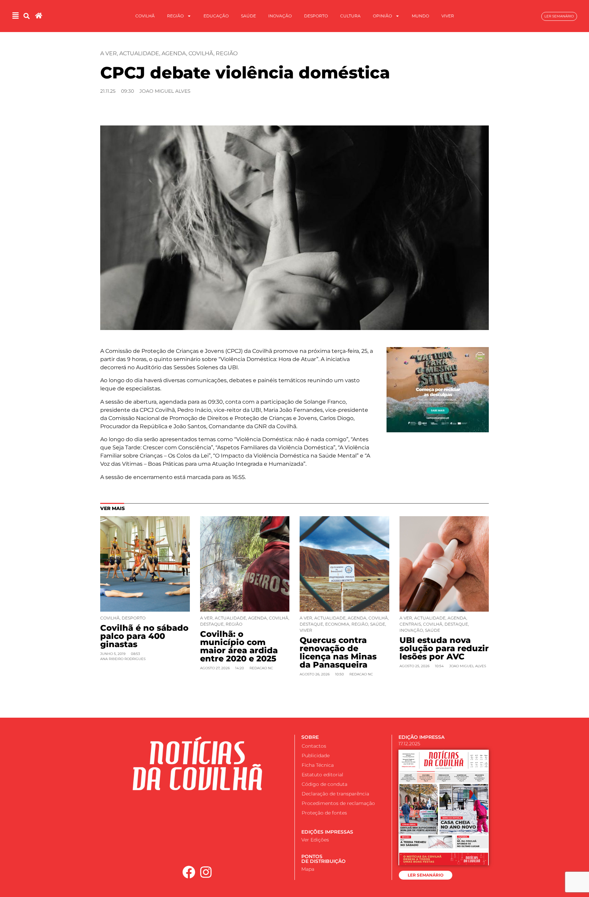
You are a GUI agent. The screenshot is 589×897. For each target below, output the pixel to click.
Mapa (307, 869)
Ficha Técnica (318, 765)
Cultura (350, 15)
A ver (108, 53)
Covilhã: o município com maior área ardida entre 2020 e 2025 (239, 646)
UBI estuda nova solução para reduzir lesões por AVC (444, 648)
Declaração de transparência (335, 794)
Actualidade (139, 53)
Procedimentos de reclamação (338, 803)
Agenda (174, 53)
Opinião (382, 15)
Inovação (280, 15)
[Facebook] (189, 872)
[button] (26, 16)
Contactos (314, 746)
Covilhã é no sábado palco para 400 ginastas (144, 636)
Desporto (316, 15)
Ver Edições (315, 840)
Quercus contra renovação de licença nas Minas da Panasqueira (338, 652)
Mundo (420, 15)
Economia (337, 624)
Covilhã (145, 15)
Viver (447, 15)
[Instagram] (206, 872)
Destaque (212, 624)
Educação (216, 15)
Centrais (410, 624)
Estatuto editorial (322, 775)
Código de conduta (324, 784)
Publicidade (316, 755)
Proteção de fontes (324, 813)
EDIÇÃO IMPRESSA (421, 737)
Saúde (248, 15)
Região (175, 15)
